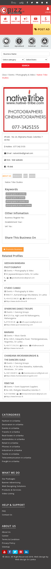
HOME (5, 21)
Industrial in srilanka (12, 450)
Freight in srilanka (10, 461)
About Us (6, 176)
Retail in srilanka (10, 443)
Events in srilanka (10, 428)
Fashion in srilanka (11, 421)
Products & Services (11, 490)
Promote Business (13, 249)
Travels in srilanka (11, 432)
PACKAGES (46, 21)
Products (17, 176)
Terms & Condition (11, 539)
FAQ (4, 511)
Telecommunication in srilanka (16, 457)
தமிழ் (21, 2)
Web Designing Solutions (14, 486)
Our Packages (8, 479)
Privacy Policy (8, 543)
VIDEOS (35, 21)
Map (25, 176)
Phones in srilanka (11, 446)
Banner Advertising (11, 482)
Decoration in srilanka (12, 424)
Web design (39, 556)
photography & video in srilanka (18, 205)
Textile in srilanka (10, 454)
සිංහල (13, 2)
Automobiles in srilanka (13, 439)
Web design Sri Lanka (25, 559)
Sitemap (6, 547)
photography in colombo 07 (17, 201)
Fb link (10, 166)
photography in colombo (16, 194)
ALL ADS (25, 21)
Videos (32, 176)
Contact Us (7, 514)
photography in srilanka (15, 198)
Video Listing (8, 493)
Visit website (17, 160)
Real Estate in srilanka (13, 435)
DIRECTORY (15, 21)
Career (5, 535)
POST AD (43, 29)
